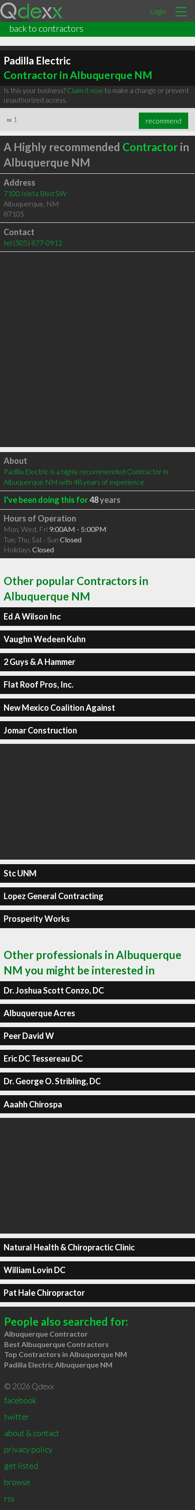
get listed (21, 1466)
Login (158, 11)
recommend (163, 121)
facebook (20, 1400)
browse (17, 1482)
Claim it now (85, 90)
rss (9, 1498)
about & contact (31, 1433)
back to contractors (46, 28)
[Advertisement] (97, 349)
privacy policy (28, 1449)
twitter (16, 1416)
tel (33, 242)
